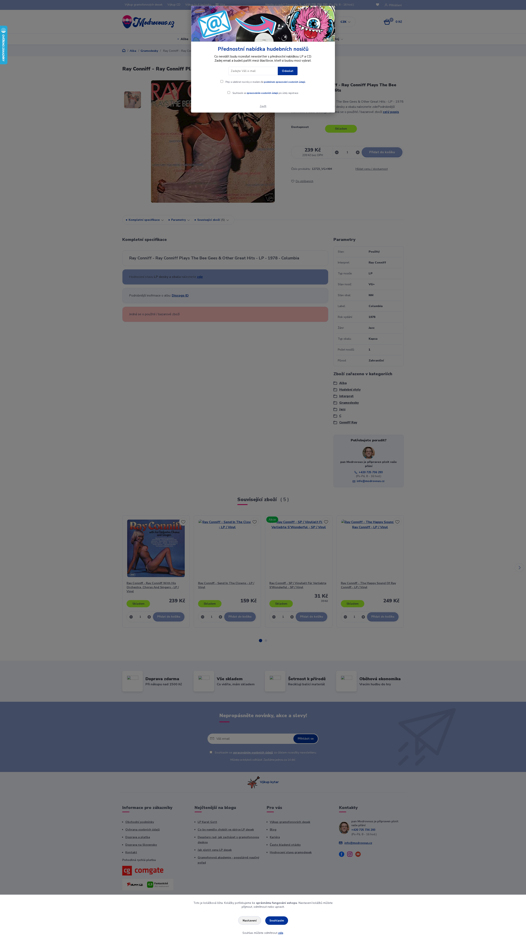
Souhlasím (276, 921)
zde (280, 933)
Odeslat (287, 71)
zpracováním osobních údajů (262, 93)
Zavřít (263, 106)
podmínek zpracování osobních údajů (284, 82)
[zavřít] (327, 12)
